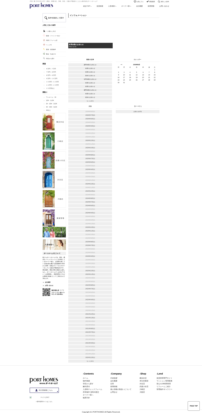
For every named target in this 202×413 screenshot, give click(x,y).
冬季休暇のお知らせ (76, 44)
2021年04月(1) (90, 343)
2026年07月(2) (90, 115)
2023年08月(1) (90, 242)
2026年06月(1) (90, 119)
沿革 (112, 384)
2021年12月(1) (90, 314)
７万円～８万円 (51, 72)
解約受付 (86, 386)
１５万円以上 (50, 88)
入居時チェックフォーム (92, 389)
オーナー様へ (126, 6)
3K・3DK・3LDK (51, 107)
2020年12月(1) (90, 357)
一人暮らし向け (51, 31)
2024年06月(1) (90, 205)
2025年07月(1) (90, 158)
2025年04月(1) (90, 169)
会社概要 (139, 6)
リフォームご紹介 (164, 386)
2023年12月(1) (90, 227)
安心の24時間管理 (164, 384)
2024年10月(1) (90, 191)
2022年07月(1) (90, 289)
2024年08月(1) (90, 198)
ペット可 (49, 45)
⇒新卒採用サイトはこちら (44, 401)
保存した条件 (165, 1)
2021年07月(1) (90, 332)
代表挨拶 (113, 378)
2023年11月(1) (90, 231)
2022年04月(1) (90, 299)
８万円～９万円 (51, 75)
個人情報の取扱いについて (120, 389)
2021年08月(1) (90, 328)
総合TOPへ (87, 6)
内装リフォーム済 (51, 40)
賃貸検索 (100, 6)
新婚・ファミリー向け (53, 36)
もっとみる (90, 101)
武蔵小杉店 (144, 386)
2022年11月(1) (90, 274)
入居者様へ (112, 6)
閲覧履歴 (152, 1)
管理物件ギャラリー (164, 389)
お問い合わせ (164, 6)
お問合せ (113, 392)
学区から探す (50, 58)
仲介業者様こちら (46, 390)
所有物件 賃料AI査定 (91, 392)
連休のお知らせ (90, 75)
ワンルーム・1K (51, 97)
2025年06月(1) (90, 162)
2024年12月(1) (90, 184)
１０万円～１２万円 (52, 82)
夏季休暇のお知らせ (90, 65)
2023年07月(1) (90, 245)
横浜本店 (143, 378)
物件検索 (86, 381)
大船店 (142, 392)
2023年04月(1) (90, 256)
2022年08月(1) (90, 285)
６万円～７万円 (51, 69)
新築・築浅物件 (51, 49)
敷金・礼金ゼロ (51, 54)
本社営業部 (144, 381)
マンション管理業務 (164, 381)
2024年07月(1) (90, 202)
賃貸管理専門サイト (164, 378)
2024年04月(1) (90, 213)
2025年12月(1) (90, 140)
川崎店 (142, 389)
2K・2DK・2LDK (51, 104)
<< (121, 64)
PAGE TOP (194, 406)
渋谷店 (142, 384)
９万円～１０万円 (51, 78)
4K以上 (48, 110)
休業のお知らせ (90, 68)
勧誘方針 (86, 398)
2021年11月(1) (90, 317)
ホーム (85, 378)
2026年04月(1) (90, 126)
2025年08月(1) (90, 155)
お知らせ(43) (137, 111)
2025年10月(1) (90, 148)
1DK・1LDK (50, 100)
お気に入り (140, 1)
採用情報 (151, 6)
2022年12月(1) (90, 270)
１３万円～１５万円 (52, 85)
